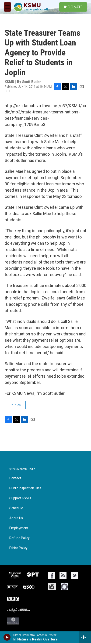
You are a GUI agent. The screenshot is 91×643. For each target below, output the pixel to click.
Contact (15, 478)
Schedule (16, 508)
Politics (15, 405)
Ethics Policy (18, 548)
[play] (7, 637)
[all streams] (85, 637)
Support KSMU (20, 498)
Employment (18, 528)
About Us (16, 518)
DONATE (75, 7)
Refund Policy (19, 538)
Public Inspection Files (25, 488)
